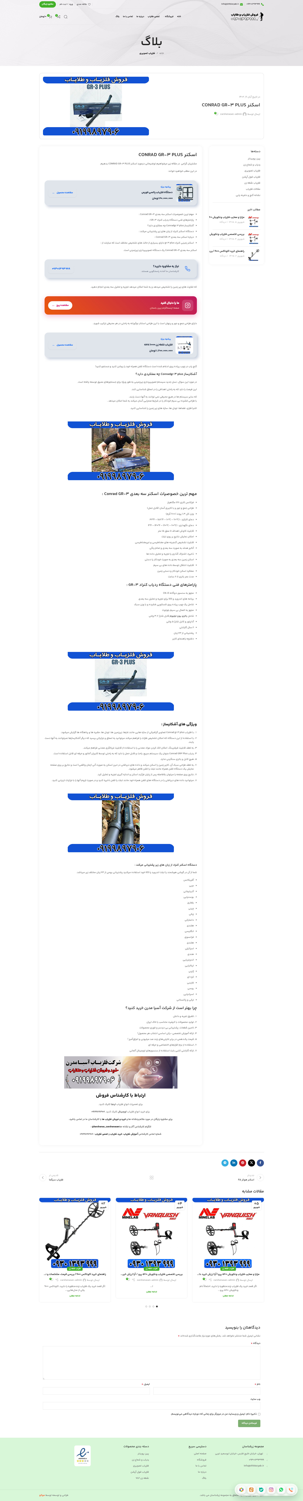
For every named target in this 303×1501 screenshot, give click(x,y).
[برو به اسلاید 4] (146, 1306)
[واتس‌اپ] (281, 1490)
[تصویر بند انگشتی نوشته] (253, 221)
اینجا (113, 1104)
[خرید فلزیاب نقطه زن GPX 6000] (121, 345)
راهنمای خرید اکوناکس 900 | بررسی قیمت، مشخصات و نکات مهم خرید (75, 1274)
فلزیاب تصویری (147, 53)
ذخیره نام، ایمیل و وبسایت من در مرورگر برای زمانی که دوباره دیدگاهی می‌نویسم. (214, 1414)
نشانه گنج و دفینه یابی (248, 195)
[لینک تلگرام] (225, 1162)
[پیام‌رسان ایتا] (251, 1490)
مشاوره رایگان (47, 4)
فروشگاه (201, 1460)
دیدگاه (255, 1343)
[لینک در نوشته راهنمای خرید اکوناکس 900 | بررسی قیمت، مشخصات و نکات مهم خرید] (75, 1233)
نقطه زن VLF (142, 1478)
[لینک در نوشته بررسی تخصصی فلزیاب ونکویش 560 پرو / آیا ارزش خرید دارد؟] (151, 1233)
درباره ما (202, 1472)
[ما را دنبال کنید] (121, 305)
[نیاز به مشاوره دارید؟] (121, 269)
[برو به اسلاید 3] (150, 1306)
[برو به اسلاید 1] (157, 1306)
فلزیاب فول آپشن (251, 177)
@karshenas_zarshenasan (105, 1127)
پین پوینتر (143, 1454)
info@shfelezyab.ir (254, 1466)
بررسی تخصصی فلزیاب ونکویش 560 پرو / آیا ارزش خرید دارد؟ (210, 234)
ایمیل (146, 1384)
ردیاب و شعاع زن (251, 165)
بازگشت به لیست (151, 1177)
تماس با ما (200, 1466)
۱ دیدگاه (223, 222)
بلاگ (204, 1478)
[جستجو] (65, 16)
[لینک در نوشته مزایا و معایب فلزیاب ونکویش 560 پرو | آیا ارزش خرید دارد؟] (228, 1233)
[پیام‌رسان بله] (261, 1490)
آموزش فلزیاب (130, 1134)
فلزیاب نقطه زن (252, 183)
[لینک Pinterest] (242, 1162)
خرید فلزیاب (116, 1134)
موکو (42, 1495)
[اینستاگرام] (271, 1490)
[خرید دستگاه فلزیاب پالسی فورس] (121, 193)
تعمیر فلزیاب (101, 1134)
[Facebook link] (260, 1162)
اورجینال (122, 1112)
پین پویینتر (254, 159)
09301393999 (256, 1460)
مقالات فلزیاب (253, 189)
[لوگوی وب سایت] (246, 17)
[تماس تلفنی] (291, 1490)
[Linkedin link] (233, 1162)
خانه (161, 53)
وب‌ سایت (255, 1399)
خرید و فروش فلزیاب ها (114, 1119)
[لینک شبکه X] (251, 1162)
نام (257, 1384)
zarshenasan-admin (231, 114)
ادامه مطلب (228, 1296)
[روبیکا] (241, 1490)
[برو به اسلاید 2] (153, 1306)
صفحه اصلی (200, 1454)
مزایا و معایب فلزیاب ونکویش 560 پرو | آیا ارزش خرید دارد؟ (212, 217)
